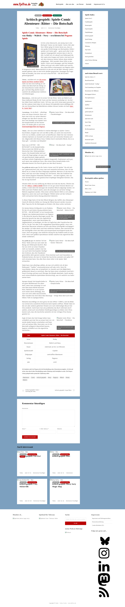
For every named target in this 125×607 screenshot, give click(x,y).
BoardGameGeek (89, 80)
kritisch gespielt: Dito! (61, 456)
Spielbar (87, 104)
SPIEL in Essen (89, 136)
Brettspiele (59, 4)
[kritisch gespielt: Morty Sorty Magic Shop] (56, 480)
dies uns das (70, 4)
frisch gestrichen (89, 56)
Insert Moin (88, 122)
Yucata (87, 181)
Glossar (87, 63)
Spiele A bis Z (88, 18)
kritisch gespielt (47, 15)
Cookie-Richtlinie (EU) (98, 525)
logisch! (22, 456)
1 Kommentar (69, 473)
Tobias (37, 28)
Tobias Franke (63, 603)
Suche (75, 523)
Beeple (86, 132)
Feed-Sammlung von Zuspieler (93, 87)
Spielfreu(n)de (88, 108)
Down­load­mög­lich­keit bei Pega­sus (33, 126)
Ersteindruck (88, 53)
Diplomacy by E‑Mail (90, 192)
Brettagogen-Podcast (90, 94)
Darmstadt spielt (89, 139)
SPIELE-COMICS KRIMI (34, 186)
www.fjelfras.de (72, 603)
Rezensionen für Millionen (92, 91)
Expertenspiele (89, 28)
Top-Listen (88, 49)
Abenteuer (26, 377)
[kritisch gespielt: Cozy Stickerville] (25, 480)
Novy (49, 377)
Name (24, 428)
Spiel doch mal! (89, 118)
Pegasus (55, 377)
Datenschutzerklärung (97, 522)
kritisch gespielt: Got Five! (30, 456)
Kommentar (25, 408)
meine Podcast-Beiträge (91, 60)
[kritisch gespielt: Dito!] (54, 452)
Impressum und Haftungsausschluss (101, 518)
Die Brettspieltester (90, 129)
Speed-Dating (88, 39)
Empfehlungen (89, 32)
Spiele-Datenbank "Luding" (92, 84)
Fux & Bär (88, 125)
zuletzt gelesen (57, 15)
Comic (33, 377)
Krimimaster (88, 115)
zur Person (80, 4)
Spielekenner (88, 101)
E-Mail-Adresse (44, 428)
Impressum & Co (99, 4)
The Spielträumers (90, 97)
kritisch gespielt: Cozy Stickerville (28, 485)
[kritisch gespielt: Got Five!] (22, 452)
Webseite (59, 428)
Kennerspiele (88, 25)
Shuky (67, 377)
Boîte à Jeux (88, 188)
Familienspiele (88, 22)
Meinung (87, 46)
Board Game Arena (90, 185)
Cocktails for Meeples (90, 42)
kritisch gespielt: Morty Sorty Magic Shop (64, 485)
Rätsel (62, 377)
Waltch (25, 380)
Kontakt (88, 4)
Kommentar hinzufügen (54, 28)
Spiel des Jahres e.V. (90, 77)
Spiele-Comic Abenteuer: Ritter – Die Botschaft (45, 32)
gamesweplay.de (89, 111)
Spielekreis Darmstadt (90, 143)
